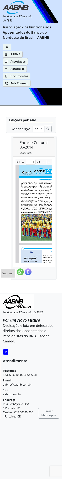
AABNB (15, 54)
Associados (18, 61)
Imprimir (8, 273)
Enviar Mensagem (48, 413)
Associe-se (17, 69)
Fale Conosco (19, 83)
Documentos (19, 76)
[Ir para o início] (7, 352)
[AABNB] (18, 7)
